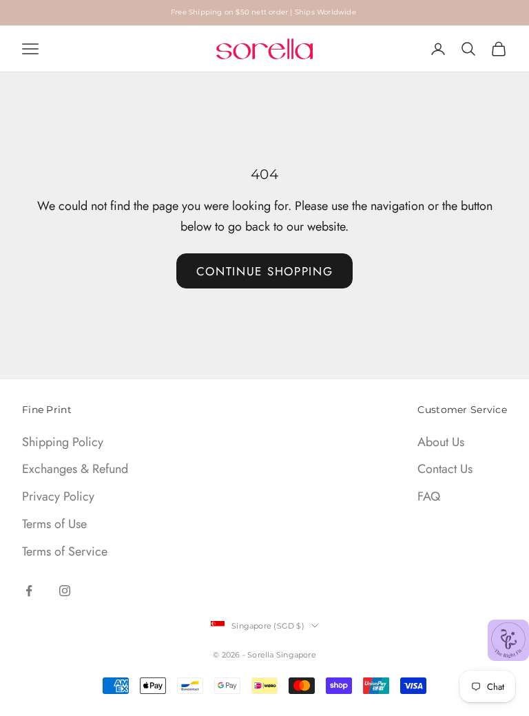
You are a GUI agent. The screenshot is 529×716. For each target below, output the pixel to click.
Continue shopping (264, 271)
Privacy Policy (58, 496)
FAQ (428, 496)
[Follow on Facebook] (29, 591)
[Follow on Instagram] (65, 591)
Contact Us (445, 469)
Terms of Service (64, 551)
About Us (440, 442)
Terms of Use (54, 524)
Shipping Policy (62, 442)
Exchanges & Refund (75, 469)
